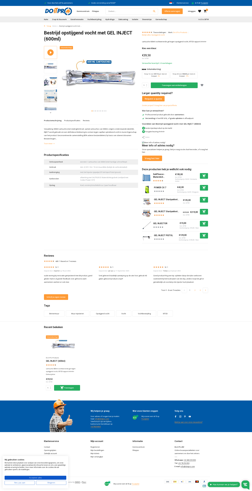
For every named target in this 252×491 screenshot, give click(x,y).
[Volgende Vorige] (205, 290)
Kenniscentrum (83, 11)
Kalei (46, 19)
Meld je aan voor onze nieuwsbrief (188, 422)
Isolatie (135, 19)
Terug (48, 26)
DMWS (77, 482)
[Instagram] (180, 416)
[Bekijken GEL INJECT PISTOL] (147, 237)
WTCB (165, 313)
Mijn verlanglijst (97, 456)
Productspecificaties (72, 120)
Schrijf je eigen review (56, 297)
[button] (92, 110)
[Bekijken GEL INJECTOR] (146, 225)
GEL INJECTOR (160, 223)
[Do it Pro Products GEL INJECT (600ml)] (63, 345)
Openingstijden (50, 450)
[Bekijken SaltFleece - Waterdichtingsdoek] (146, 177)
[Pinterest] (185, 416)
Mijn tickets (95, 453)
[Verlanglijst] (199, 11)
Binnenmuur (54, 313)
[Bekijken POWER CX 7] (147, 189)
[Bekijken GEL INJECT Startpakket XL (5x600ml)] (147, 213)
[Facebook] (176, 416)
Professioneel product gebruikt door (164, 114)
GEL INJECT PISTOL (163, 235)
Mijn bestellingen (97, 450)
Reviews (86, 120)
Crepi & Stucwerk (59, 19)
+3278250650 (96, 426)
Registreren (95, 447)
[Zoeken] (154, 11)
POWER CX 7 (160, 187)
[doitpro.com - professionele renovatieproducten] (58, 11)
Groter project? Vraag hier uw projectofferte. (159, 105)
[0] (204, 11)
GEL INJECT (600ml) (55, 361)
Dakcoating (123, 19)
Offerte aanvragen (172, 11)
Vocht (123, 313)
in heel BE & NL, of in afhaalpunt (169, 118)
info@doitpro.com (102, 419)
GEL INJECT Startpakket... (166, 199)
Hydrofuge (110, 19)
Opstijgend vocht (102, 313)
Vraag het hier (152, 158)
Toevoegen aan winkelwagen (174, 85)
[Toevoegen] (204, 176)
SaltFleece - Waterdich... (159, 175)
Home (54, 26)
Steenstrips (147, 19)
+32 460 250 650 (190, 460)
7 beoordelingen (159, 32)
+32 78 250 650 (183, 463)
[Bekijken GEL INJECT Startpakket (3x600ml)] (147, 201)
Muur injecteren (77, 313)
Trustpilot (204, 3)
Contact (47, 447)
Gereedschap (161, 19)
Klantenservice (183, 3)
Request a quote (153, 98)
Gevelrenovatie (76, 19)
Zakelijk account (50, 453)
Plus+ (84, 482)
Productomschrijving (53, 120)
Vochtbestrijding (94, 19)
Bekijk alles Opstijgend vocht (153, 35)
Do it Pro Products (180, 32)
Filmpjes (95, 11)
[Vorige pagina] (184, 290)
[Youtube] (190, 416)
